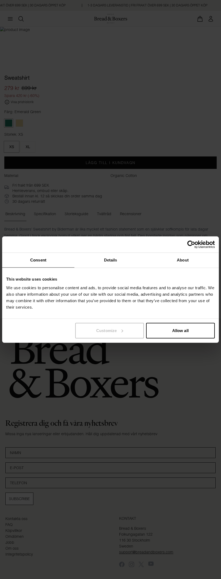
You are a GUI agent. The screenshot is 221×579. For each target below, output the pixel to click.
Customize (106, 330)
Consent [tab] (38, 260)
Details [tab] (110, 260)
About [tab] (183, 260)
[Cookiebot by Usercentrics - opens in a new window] (191, 244)
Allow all (180, 330)
